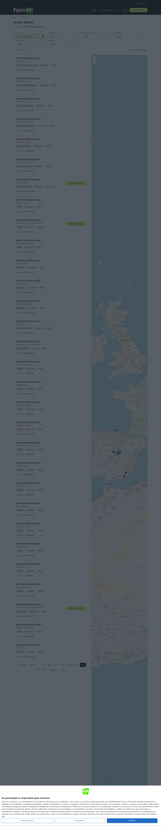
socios (19, 801)
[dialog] (80, 806)
